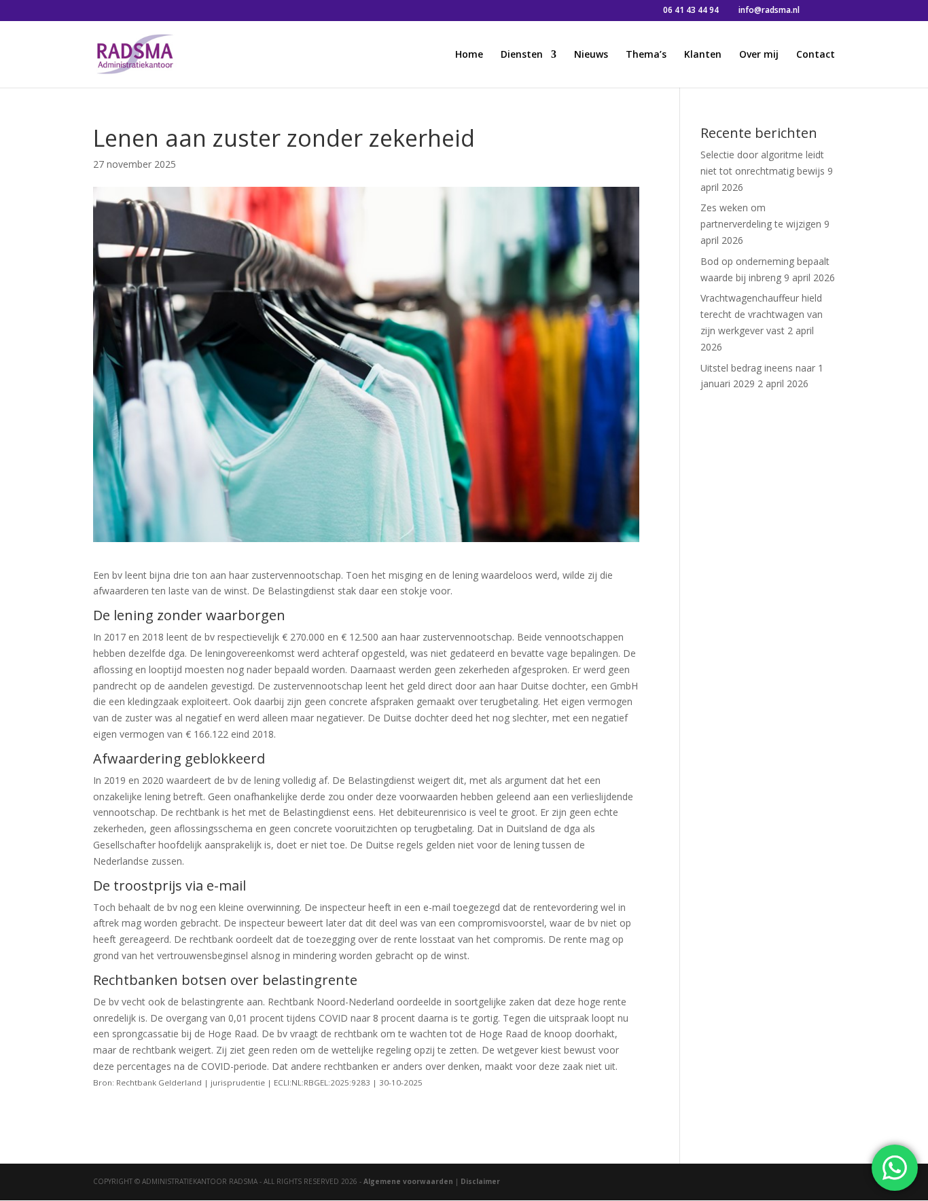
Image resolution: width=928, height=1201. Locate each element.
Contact (815, 55)
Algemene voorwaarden (408, 1181)
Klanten (702, 55)
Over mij (759, 55)
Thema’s (646, 55)
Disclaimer (480, 1181)
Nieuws (591, 55)
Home (469, 55)
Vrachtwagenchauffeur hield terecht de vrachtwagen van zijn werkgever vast (761, 314)
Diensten (522, 55)
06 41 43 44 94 (691, 10)
